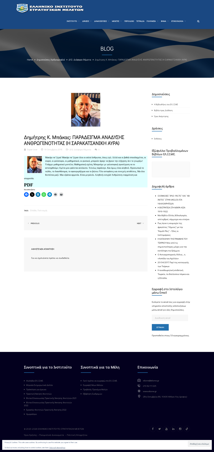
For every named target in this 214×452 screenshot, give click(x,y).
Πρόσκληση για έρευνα (36, 389)
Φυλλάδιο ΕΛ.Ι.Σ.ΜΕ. (34, 380)
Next (139, 223)
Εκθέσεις (158, 138)
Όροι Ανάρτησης (161, 116)
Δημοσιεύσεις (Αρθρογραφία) (51, 59)
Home (30, 59)
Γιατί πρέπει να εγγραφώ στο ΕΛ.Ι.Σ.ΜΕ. (100, 380)
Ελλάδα (33, 210)
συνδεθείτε (64, 257)
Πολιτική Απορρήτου (77, 434)
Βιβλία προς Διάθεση (163, 110)
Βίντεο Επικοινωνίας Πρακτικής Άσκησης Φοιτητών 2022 (48, 404)
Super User (32, 149)
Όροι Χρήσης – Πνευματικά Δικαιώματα (44, 434)
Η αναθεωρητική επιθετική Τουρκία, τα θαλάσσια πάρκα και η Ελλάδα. (173, 274)
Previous (34, 223)
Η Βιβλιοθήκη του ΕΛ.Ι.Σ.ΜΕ (166, 104)
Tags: (26, 210)
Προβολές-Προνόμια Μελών (95, 389)
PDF (28, 184)
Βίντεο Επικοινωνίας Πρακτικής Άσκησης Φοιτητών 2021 (51, 398)
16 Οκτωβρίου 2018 (53, 149)
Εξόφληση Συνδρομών (92, 393)
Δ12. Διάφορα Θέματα (80, 59)
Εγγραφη (160, 327)
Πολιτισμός (42, 210)
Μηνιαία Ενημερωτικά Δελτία (39, 385)
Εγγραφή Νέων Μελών (93, 385)
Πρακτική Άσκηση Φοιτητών (39, 393)
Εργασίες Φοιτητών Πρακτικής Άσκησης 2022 (46, 409)
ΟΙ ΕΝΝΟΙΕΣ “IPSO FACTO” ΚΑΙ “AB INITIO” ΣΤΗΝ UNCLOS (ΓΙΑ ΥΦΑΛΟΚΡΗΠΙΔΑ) (174, 199)
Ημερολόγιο (31, 414)
